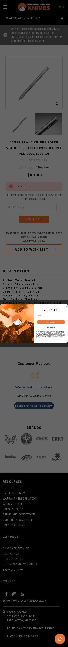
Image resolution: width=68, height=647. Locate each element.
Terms (37, 337)
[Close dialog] (66, 306)
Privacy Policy (59, 336)
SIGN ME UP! (51, 322)
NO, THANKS (51, 327)
